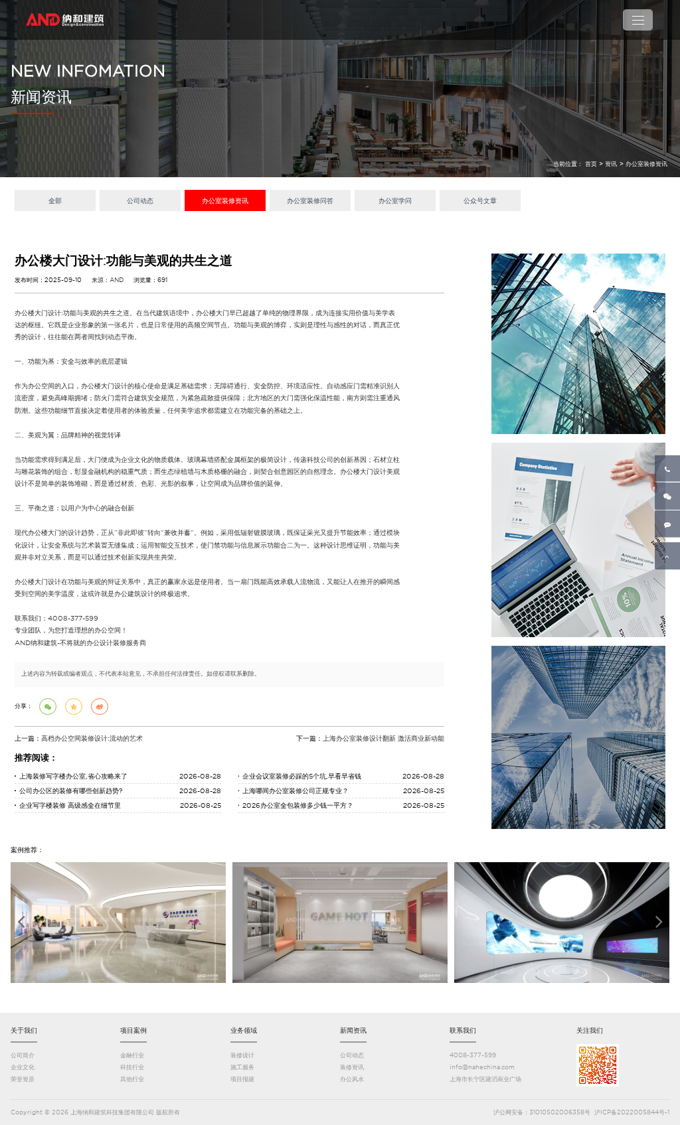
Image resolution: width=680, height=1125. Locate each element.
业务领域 (243, 1030)
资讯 (611, 163)
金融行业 (132, 1055)
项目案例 (133, 1030)
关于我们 (24, 1030)
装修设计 (242, 1055)
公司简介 (23, 1055)
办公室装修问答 (310, 200)
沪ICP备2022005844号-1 (631, 1112)
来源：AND (108, 279)
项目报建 (242, 1079)
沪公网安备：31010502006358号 (541, 1112)
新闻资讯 (353, 1030)
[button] (21, 921)
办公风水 (352, 1079)
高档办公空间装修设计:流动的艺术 (92, 738)
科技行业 (132, 1067)
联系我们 (463, 1030)
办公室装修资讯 (646, 163)
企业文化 (23, 1067)
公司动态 (140, 200)
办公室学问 (395, 200)
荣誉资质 (23, 1079)
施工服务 (242, 1067)
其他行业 (132, 1079)
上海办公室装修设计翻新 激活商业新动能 (383, 738)
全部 (55, 200)
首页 (591, 163)
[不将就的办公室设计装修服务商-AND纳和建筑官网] (65, 19)
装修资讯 (352, 1067)
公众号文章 (480, 200)
